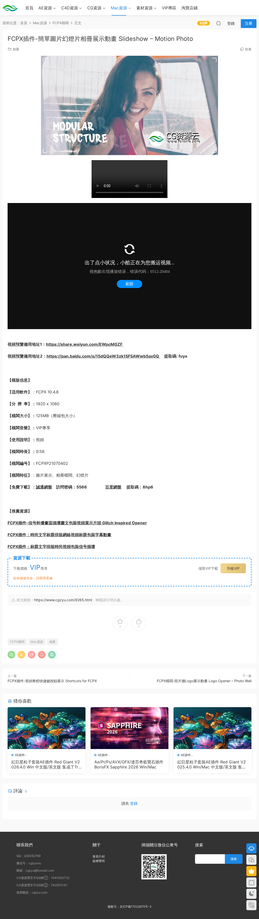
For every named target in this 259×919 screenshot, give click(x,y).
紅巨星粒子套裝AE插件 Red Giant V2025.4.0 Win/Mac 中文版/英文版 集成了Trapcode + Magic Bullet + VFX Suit (212, 764)
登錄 (134, 803)
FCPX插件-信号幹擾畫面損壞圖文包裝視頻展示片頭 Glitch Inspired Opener (77, 522)
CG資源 (94, 7)
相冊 (16, 49)
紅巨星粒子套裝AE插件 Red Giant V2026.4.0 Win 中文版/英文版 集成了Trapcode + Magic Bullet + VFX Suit (45, 764)
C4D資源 (69, 7)
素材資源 (144, 7)
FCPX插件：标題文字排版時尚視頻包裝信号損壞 (51, 546)
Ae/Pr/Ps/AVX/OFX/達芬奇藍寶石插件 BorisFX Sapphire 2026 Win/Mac (128, 764)
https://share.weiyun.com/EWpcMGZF (84, 344)
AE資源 (45, 7)
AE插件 (20, 755)
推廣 (248, 49)
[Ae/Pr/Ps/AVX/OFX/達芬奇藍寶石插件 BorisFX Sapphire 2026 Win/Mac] (129, 728)
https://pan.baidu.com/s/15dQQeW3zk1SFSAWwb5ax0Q (103, 356)
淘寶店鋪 (189, 7)
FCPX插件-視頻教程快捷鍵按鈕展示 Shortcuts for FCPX (52, 681)
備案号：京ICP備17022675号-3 (129, 906)
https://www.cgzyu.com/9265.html (63, 600)
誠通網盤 (44, 487)
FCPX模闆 (17, 642)
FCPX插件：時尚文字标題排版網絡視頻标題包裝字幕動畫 (59, 534)
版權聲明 (99, 861)
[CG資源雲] (10, 7)
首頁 (29, 7)
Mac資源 (119, 7)
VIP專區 (169, 7)
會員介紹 (99, 856)
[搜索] (218, 23)
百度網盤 (113, 487)
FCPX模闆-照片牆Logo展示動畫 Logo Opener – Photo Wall (204, 681)
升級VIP (233, 568)
